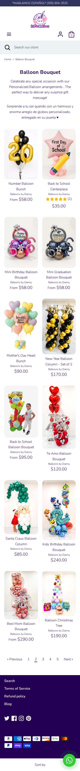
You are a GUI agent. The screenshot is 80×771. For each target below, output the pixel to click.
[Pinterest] (28, 718)
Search (9, 681)
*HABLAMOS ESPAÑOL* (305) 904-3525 (40, 3)
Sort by (40, 764)
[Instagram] (21, 718)
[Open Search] (7, 47)
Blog (8, 704)
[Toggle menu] (9, 34)
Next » (68, 659)
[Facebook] (14, 718)
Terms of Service (17, 688)
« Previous (14, 659)
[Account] (60, 32)
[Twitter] (6, 718)
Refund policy (14, 696)
